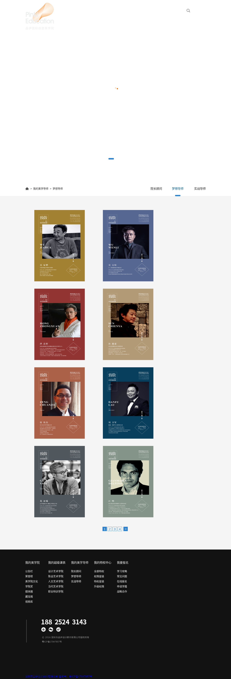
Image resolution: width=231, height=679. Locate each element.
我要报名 (122, 562)
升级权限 (99, 586)
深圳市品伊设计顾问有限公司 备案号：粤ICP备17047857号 (58, 676)
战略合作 (122, 591)
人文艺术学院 (55, 581)
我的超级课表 (57, 562)
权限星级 (99, 576)
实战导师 (200, 188)
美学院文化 (31, 581)
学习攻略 (122, 571)
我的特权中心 (102, 562)
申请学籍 (122, 586)
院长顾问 (156, 188)
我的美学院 (32, 562)
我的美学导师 (40, 188)
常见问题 (122, 576)
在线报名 (122, 581)
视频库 (29, 601)
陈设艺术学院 (55, 576)
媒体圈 (29, 591)
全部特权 (99, 571)
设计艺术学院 (55, 571)
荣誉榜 (29, 576)
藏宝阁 (29, 596)
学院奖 (29, 586)
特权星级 (99, 581)
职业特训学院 (55, 591)
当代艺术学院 (55, 586)
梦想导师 (178, 188)
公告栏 (29, 571)
